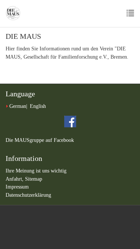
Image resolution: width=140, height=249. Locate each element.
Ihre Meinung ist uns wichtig (36, 171)
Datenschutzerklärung (28, 195)
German (17, 106)
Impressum (17, 187)
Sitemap (33, 179)
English (38, 106)
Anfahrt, (15, 179)
